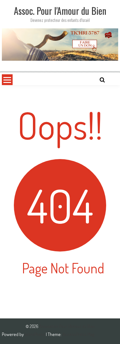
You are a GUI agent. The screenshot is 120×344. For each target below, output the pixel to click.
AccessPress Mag (78, 334)
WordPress (35, 334)
